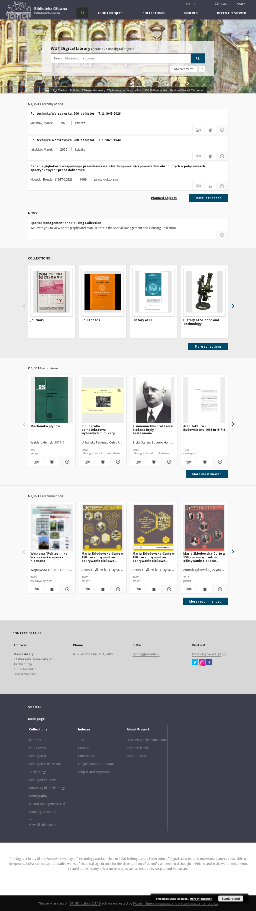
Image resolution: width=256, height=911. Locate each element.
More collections (208, 346)
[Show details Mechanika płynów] (66, 461)
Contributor (86, 756)
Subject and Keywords (94, 772)
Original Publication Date (96, 764)
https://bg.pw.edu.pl (206, 654)
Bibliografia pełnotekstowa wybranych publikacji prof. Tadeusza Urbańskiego (98, 429)
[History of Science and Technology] (204, 292)
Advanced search (184, 69)
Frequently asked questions (146, 740)
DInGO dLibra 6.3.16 (85, 903)
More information (201, 899)
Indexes (191, 13)
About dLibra (136, 756)
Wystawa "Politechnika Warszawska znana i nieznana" (49, 557)
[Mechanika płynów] (51, 400)
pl (195, 3)
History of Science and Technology (201, 322)
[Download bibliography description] (198, 130)
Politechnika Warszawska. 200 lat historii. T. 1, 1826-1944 (75, 140)
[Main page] (82, 12)
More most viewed (207, 474)
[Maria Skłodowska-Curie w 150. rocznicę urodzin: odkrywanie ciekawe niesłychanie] (103, 528)
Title (81, 740)
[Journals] (51, 292)
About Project (110, 13)
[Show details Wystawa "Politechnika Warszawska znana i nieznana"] (66, 589)
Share (241, 4)
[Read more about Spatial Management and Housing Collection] (222, 235)
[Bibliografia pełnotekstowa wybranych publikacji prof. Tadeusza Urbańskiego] (103, 400)
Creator (83, 748)
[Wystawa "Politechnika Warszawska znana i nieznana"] (51, 528)
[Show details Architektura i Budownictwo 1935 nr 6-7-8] (219, 461)
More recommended (205, 601)
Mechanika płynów (45, 426)
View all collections (42, 825)
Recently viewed (231, 13)
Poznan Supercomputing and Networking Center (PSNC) (175, 903)
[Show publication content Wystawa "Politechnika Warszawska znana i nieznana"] (51, 589)
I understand (231, 898)
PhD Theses (91, 320)
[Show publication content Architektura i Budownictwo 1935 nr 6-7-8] (204, 461)
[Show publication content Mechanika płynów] (51, 461)
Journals (37, 320)
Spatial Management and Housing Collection (65, 223)
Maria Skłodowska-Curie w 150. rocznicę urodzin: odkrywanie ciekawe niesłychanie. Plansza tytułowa (153, 557)
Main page (36, 719)
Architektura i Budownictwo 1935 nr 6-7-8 (204, 428)
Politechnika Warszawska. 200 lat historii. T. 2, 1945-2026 (75, 113)
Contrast (221, 3)
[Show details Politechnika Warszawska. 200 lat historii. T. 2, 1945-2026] (222, 130)
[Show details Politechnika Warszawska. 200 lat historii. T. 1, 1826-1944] (222, 156)
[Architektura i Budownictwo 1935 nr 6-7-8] (204, 400)
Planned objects (164, 198)
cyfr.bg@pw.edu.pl (146, 654)
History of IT (142, 320)
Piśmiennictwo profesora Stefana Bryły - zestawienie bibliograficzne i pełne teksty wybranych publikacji (152, 429)
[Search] (198, 58)
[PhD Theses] (102, 292)
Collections (153, 13)
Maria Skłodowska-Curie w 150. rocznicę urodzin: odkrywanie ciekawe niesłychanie (103, 557)
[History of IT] (153, 292)
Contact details (137, 748)
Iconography (38, 796)
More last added (209, 198)
